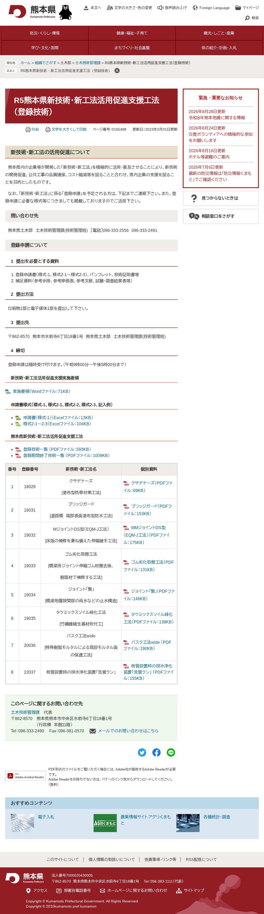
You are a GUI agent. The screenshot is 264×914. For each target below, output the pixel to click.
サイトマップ (194, 890)
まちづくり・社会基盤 (132, 48)
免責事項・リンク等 (160, 859)
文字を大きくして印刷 (69, 129)
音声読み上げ (176, 8)
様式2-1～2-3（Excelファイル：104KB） (57, 424)
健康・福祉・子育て (132, 33)
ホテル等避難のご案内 (209, 157)
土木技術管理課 (88, 63)
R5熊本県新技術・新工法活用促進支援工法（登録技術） (66, 71)
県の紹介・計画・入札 (219, 48)
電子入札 (46, 817)
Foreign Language (215, 8)
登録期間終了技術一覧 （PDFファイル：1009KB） (66, 455)
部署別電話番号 (77, 890)
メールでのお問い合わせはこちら (128, 731)
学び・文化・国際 (45, 48)
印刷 (35, 129)
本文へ (95, 8)
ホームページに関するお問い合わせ (137, 890)
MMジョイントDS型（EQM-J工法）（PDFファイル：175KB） (146, 535)
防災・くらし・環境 (45, 33)
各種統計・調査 (216, 817)
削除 (117, 70)
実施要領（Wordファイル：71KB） (41, 391)
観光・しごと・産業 (219, 33)
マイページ (251, 8)
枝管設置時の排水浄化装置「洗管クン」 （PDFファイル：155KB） (148, 672)
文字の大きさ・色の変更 (133, 8)
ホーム (26, 63)
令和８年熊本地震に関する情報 (217, 118)
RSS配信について (201, 859)
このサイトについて (63, 859)
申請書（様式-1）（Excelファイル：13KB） (58, 418)
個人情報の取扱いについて (112, 859)
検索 (255, 18)
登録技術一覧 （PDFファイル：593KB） (57, 449)
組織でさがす (45, 63)
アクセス (40, 890)
